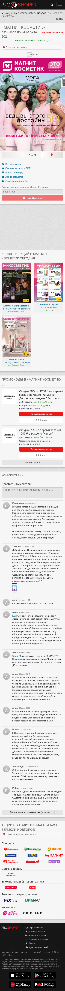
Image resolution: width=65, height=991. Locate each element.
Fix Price (11, 900)
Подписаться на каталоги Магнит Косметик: (25, 187)
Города (31, 943)
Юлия (15, 615)
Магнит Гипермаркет (11, 862)
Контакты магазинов (38, 939)
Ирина (15, 677)
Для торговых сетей (38, 947)
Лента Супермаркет (32, 855)
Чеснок (54, 862)
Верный (32, 862)
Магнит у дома (54, 855)
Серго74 (16, 655)
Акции (8, 13)
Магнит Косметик (24, 13)
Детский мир (11, 874)
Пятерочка (11, 849)
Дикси (54, 849)
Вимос (32, 900)
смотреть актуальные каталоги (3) (32, 40)
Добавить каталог (36, 931)
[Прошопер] (2, 13)
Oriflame (32, 913)
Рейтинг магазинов (37, 935)
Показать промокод (41, 414)
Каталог (41, 13)
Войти (59, 18)
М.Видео (32, 887)
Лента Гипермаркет (11, 855)
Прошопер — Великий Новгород (19, 4)
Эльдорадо (11, 887)
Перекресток (32, 849)
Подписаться (34, 198)
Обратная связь (36, 927)
